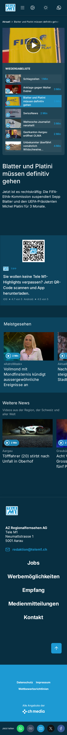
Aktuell (6, 21)
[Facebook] (61, 728)
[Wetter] (46, 8)
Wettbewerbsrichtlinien (33, 688)
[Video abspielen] (33, 45)
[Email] (40, 728)
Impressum (43, 682)
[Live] (32, 8)
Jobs (33, 563)
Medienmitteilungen (33, 603)
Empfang (33, 590)
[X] (51, 728)
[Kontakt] (59, 8)
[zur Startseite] (10, 7)
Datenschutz (25, 682)
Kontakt (33, 617)
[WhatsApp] (20, 728)
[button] (30, 728)
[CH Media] (34, 710)
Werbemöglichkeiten (33, 576)
